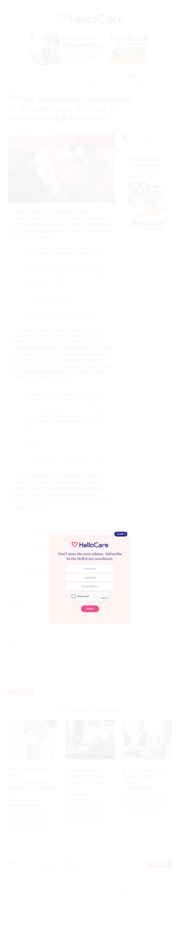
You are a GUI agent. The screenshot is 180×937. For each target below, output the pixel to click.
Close (120, 534)
